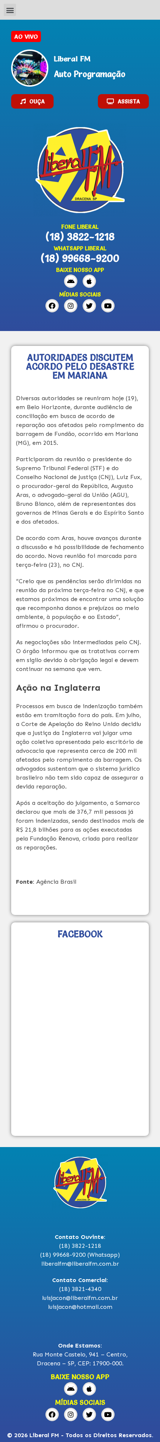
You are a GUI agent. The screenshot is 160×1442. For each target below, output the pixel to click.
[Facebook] (52, 305)
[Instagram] (70, 305)
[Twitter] (89, 305)
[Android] (70, 281)
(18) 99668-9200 (80, 258)
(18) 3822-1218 (80, 236)
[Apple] (89, 281)
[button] (10, 10)
